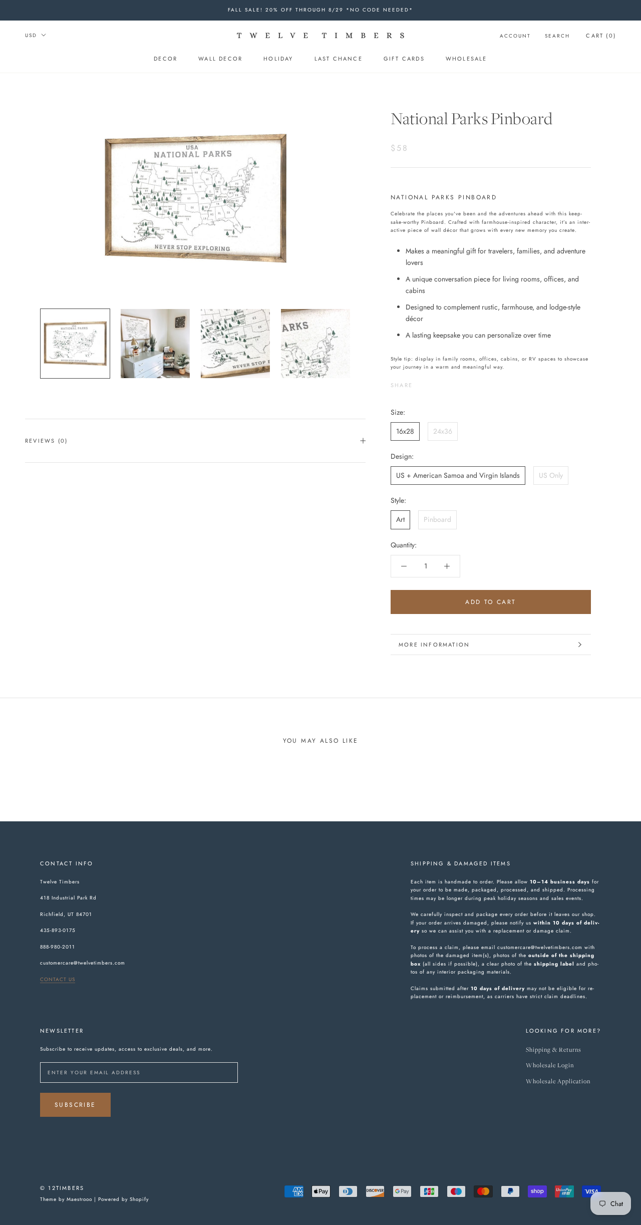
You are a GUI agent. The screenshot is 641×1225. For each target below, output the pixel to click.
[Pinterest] (448, 383)
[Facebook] (422, 383)
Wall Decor (220, 59)
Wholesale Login (550, 1065)
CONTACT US (57, 979)
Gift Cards (404, 59)
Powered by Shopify (123, 1199)
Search (557, 36)
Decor (165, 59)
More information (434, 645)
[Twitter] (435, 383)
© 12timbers (62, 1188)
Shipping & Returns (553, 1050)
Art (400, 519)
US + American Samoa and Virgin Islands (458, 475)
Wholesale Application (558, 1081)
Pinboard (437, 519)
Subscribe (75, 1104)
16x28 (405, 431)
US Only (551, 475)
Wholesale (466, 59)
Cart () (601, 36)
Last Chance (338, 59)
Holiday (278, 59)
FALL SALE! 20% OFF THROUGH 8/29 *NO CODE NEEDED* (320, 10)
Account (515, 36)
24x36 (442, 431)
